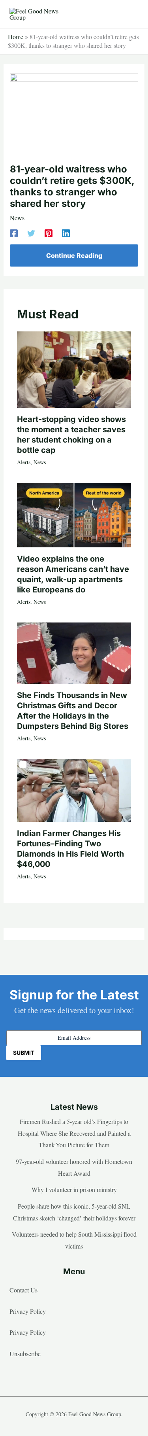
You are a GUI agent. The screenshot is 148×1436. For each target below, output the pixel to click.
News (17, 218)
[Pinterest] (48, 232)
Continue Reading (74, 255)
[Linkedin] (66, 232)
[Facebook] (14, 232)
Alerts (23, 462)
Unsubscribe (25, 1353)
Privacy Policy (27, 1311)
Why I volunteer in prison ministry (74, 1189)
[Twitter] (31, 232)
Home (15, 36)
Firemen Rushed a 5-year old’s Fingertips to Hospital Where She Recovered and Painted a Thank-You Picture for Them (74, 1133)
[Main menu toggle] (130, 14)
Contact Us (23, 1290)
